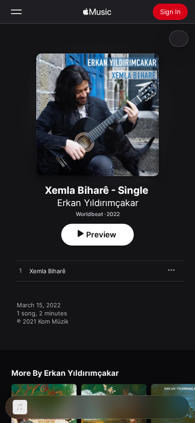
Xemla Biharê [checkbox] (47, 271)
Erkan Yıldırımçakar (97, 202)
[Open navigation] (16, 12)
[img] (97, 12)
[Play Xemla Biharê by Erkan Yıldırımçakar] (20, 271)
